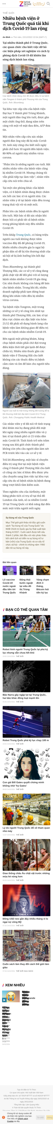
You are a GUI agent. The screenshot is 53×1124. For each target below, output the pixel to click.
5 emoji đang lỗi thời (25, 998)
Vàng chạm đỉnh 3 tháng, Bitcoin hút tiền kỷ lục (42, 586)
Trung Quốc (23, 235)
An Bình (6, 37)
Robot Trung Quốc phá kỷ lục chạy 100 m (26, 740)
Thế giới (8, 13)
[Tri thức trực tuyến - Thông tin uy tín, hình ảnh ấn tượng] (32, 4)
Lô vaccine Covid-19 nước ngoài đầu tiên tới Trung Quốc (9, 586)
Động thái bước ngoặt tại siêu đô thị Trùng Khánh (26, 586)
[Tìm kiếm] (48, 4)
